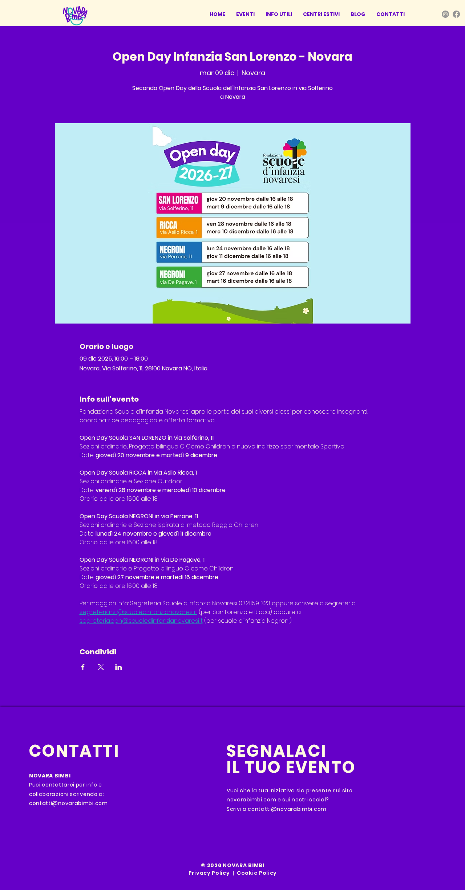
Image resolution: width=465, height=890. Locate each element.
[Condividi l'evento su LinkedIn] (118, 667)
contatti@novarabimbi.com (68, 803)
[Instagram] (445, 14)
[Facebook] (456, 14)
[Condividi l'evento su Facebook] (83, 667)
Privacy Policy (209, 873)
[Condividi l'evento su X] (100, 667)
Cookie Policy (257, 873)
